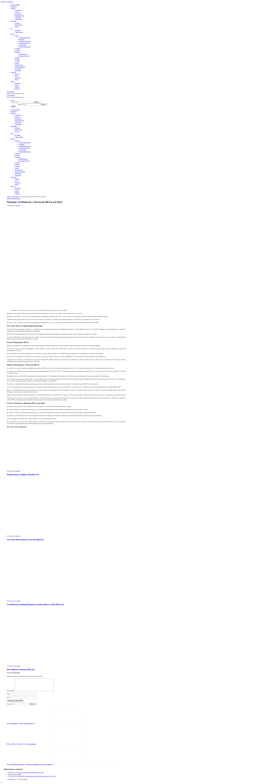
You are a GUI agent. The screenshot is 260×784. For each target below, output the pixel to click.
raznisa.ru (13, 779)
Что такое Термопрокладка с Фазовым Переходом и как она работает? (30, 764)
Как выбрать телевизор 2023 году (21, 669)
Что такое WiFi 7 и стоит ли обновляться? (21, 723)
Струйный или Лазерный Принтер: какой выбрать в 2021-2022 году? (35, 604)
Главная (9, 196)
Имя (8, 694)
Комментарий (11, 691)
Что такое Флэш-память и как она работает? (25, 539)
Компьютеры (15, 196)
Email (9, 697)
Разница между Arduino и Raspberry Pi (23, 474)
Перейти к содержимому (7, 1)
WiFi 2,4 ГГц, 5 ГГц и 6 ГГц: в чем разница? (21, 744)
